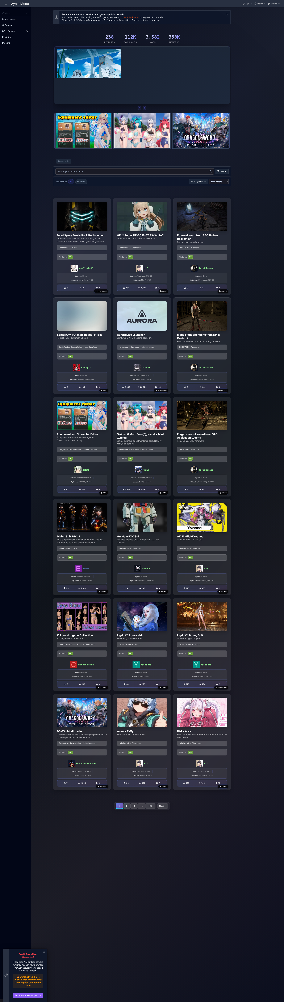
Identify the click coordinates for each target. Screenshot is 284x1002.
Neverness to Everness (129, 347)
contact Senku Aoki (130, 17)
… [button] (142, 806)
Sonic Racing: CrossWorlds (70, 347)
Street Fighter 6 (126, 644)
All (71, 181)
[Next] (144, 108)
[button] (6, 3)
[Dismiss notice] (227, 14)
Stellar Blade (64, 548)
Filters (223, 171)
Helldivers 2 (64, 248)
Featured (81, 181)
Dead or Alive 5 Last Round (70, 644)
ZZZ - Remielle (138, 64)
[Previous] (139, 108)
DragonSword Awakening (70, 449)
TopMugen (145, 76)
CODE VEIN (184, 248)
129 (150, 806)
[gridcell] (82, 246)
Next (161, 806)
